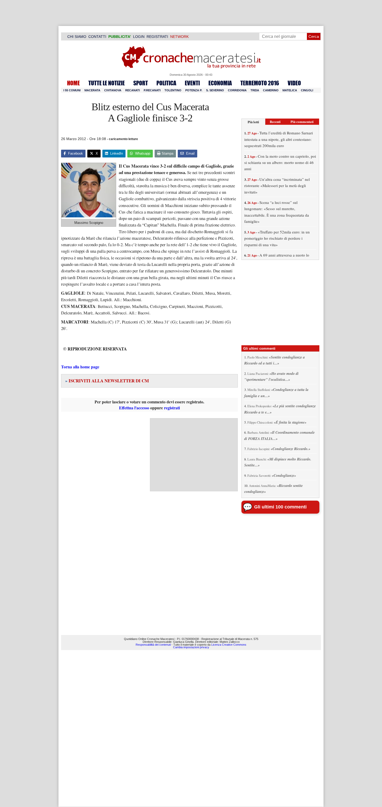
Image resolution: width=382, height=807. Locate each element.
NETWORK (179, 37)
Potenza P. (193, 90)
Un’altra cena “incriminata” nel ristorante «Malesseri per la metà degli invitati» (277, 186)
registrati (172, 408)
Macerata (92, 90)
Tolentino (172, 90)
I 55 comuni (72, 90)
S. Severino (215, 90)
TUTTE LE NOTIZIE (106, 83)
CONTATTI (97, 37)
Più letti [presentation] (253, 121)
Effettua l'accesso (134, 408)
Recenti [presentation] (275, 121)
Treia (255, 90)
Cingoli (307, 90)
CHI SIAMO (76, 37)
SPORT (140, 83)
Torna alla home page (80, 367)
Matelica (289, 90)
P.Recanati (152, 90)
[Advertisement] (194, 454)
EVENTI (192, 83)
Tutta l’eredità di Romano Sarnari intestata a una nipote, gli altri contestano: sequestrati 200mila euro (278, 139)
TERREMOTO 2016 (259, 83)
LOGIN (138, 37)
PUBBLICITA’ (119, 37)
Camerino (271, 90)
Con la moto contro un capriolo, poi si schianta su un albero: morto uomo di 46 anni (280, 162)
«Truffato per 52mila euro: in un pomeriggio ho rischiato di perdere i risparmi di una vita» (277, 238)
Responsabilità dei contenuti (153, 644)
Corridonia (237, 90)
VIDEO (294, 83)
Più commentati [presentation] (302, 121)
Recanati (132, 90)
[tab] (253, 122)
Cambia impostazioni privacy (191, 647)
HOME (73, 83)
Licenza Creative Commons (228, 644)
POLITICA (166, 83)
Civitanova (112, 90)
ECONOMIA (220, 83)
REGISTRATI (157, 37)
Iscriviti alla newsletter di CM (107, 380)
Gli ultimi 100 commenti (280, 506)
